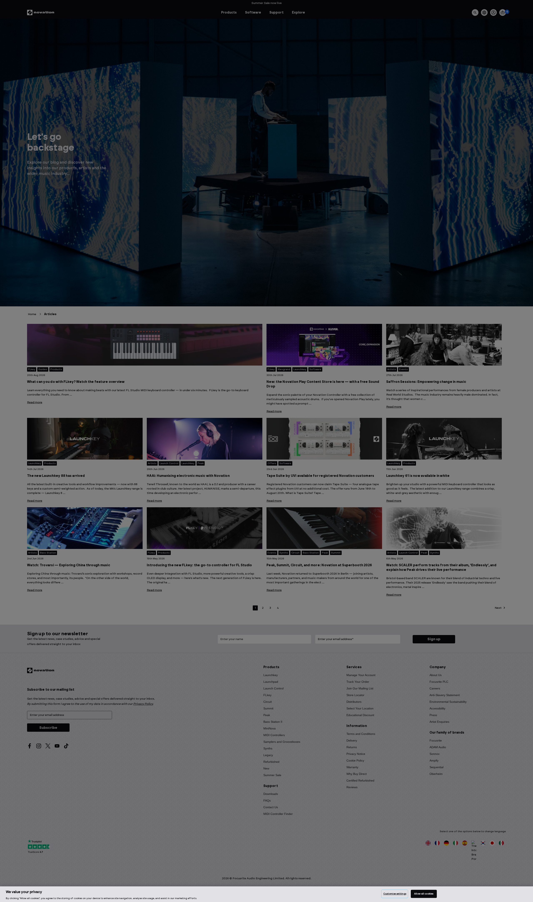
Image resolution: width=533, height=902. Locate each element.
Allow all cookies (423, 894)
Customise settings (394, 894)
